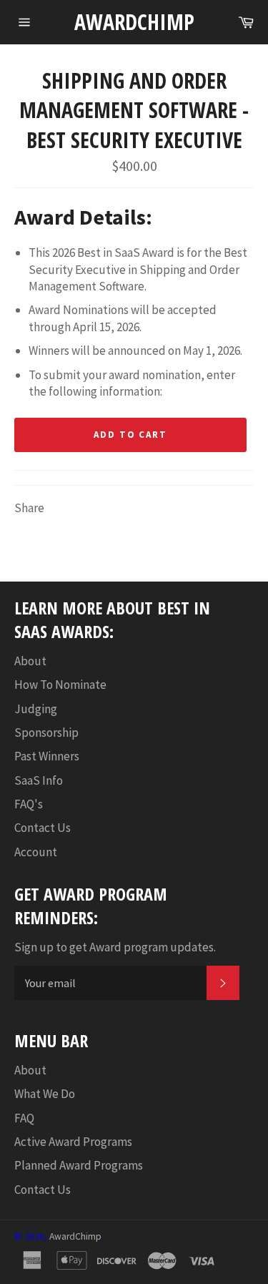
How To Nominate (60, 684)
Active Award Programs (73, 1142)
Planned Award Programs (78, 1165)
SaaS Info (38, 780)
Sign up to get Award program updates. (115, 947)
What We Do (44, 1094)
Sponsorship (46, 732)
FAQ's (28, 804)
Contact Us (42, 827)
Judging (35, 709)
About (30, 661)
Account (35, 852)
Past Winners (46, 756)
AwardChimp (134, 21)
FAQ (24, 1118)
